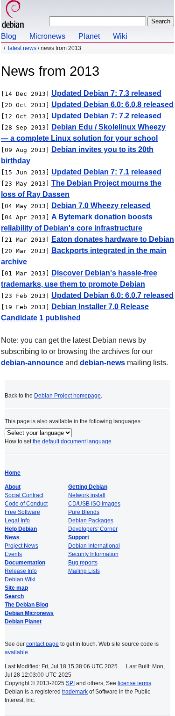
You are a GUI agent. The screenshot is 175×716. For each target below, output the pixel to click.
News (12, 537)
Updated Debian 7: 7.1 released (106, 172)
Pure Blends (83, 512)
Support (78, 537)
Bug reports (83, 562)
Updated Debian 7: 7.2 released (106, 116)
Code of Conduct (26, 503)
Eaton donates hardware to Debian (112, 239)
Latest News (22, 48)
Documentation (25, 562)
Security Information (93, 554)
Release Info (21, 571)
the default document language (72, 441)
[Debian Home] (13, 15)
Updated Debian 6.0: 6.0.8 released (112, 104)
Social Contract (24, 495)
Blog (8, 36)
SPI (70, 683)
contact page (42, 644)
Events (13, 554)
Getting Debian (87, 487)
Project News (21, 545)
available (16, 652)
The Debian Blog (26, 604)
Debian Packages (90, 520)
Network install (86, 495)
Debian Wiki (20, 579)
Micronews (47, 36)
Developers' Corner (93, 529)
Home (13, 473)
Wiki (120, 36)
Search (14, 596)
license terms (134, 683)
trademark (75, 691)
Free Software (22, 512)
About (13, 487)
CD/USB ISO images (94, 503)
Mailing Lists (84, 571)
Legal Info (17, 520)
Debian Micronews (29, 613)
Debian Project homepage (67, 395)
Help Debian (21, 529)
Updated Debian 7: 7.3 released (106, 93)
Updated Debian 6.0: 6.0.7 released (112, 295)
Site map (16, 588)
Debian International (94, 545)
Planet (89, 36)
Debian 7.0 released (101, 206)
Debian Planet (23, 621)
